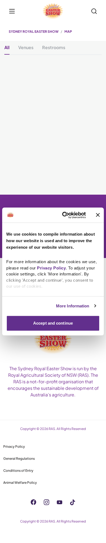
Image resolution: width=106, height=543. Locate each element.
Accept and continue (53, 323)
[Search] (94, 11)
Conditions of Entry (18, 470)
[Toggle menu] (12, 11)
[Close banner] (98, 215)
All (7, 47)
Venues (25, 47)
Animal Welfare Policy (20, 482)
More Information (72, 306)
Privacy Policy (14, 446)
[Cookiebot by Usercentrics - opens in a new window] (64, 215)
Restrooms (53, 47)
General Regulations (19, 458)
